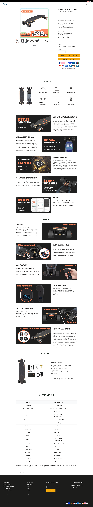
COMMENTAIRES (43, 4)
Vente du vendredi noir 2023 (46, 1)
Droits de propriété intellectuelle (9, 494)
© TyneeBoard (6, 502)
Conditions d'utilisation (7, 488)
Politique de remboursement (9, 492)
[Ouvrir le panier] (89, 4)
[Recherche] (86, 4)
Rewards (28, 490)
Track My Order (30, 482)
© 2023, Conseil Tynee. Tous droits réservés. (13, 504)
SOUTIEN (51, 4)
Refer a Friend (29, 492)
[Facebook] (71, 487)
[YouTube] (76, 487)
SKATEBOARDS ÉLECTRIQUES (16, 4)
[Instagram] (73, 487)
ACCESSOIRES (28, 4)
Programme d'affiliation (31, 494)
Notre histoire (6, 482)
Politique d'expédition (7, 484)
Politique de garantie (7, 490)
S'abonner (51, 490)
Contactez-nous (30, 484)
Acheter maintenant (69, 59)
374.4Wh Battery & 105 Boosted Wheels (67, 46)
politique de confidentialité (8, 486)
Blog (28, 488)
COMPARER (35, 4)
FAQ (28, 486)
